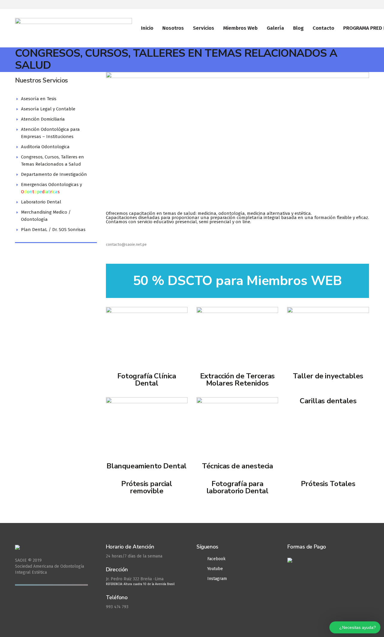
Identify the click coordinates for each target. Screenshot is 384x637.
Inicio (147, 28)
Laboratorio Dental (41, 202)
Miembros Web (240, 28)
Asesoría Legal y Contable (48, 109)
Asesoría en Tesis (38, 98)
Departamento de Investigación (54, 174)
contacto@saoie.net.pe (126, 244)
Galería (275, 28)
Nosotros (173, 28)
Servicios (203, 28)
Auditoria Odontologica (45, 146)
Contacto (323, 28)
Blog (298, 28)
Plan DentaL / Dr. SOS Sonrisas (53, 229)
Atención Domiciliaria (43, 119)
